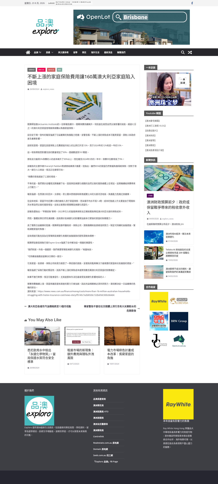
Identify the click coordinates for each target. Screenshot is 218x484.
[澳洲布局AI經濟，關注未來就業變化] (153, 237)
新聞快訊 (32, 70)
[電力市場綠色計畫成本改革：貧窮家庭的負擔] (122, 328)
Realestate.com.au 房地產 (106, 442)
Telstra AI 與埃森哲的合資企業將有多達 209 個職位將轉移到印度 (178, 252)
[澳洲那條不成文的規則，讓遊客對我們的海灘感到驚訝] (153, 272)
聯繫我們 (121, 52)
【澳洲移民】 (150, 145)
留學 (75, 52)
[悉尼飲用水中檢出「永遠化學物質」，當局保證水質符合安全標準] (42, 328)
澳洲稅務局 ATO (100, 411)
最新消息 (108, 52)
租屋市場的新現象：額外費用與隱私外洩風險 (80, 354)
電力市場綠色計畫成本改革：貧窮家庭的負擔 (120, 354)
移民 (84, 52)
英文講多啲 (63, 52)
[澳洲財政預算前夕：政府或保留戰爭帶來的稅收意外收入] (169, 178)
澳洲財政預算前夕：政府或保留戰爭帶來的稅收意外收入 (168, 207)
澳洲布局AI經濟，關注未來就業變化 (178, 235)
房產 (48, 52)
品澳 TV (37, 52)
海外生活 (95, 52)
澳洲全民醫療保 (100, 424)
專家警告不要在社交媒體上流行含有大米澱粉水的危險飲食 (110, 308)
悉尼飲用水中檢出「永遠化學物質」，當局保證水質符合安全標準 (41, 356)
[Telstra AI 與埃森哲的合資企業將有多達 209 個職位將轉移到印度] (153, 255)
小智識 (150, 196)
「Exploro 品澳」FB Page (105, 461)
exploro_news (48, 89)
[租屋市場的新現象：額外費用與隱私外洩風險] (82, 328)
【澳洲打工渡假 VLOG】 (155, 125)
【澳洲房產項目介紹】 (154, 150)
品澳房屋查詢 (99, 398)
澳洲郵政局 (98, 430)
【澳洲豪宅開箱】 (152, 120)
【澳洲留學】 (150, 140)
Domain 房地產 (100, 449)
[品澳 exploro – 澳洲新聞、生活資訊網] (28, 52)
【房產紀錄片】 (151, 130)
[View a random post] (190, 52)
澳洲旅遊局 (98, 417)
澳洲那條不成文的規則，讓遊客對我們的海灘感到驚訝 (178, 270)
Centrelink (98, 436)
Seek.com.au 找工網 (103, 455)
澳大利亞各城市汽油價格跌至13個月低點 (49, 306)
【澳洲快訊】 (150, 135)
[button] (51, 52)
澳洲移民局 (98, 405)
